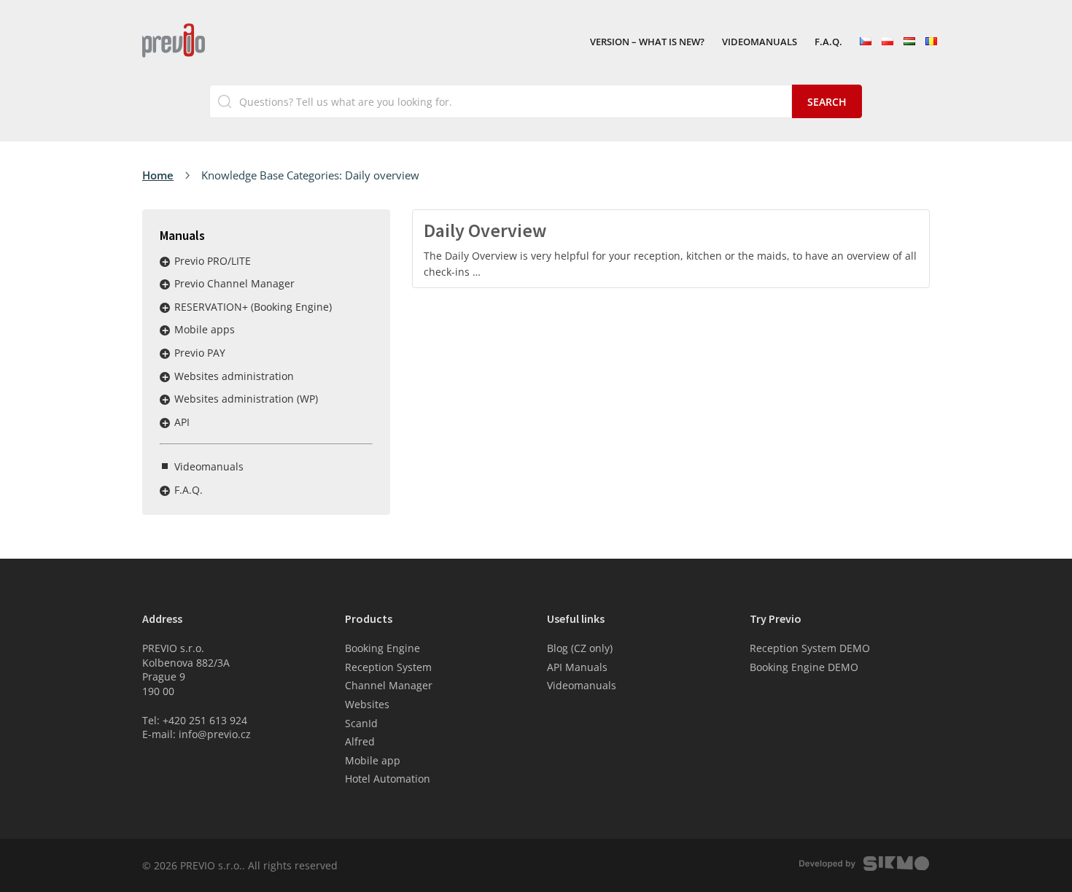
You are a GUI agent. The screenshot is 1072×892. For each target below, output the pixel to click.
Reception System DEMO (810, 648)
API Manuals (577, 667)
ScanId (361, 723)
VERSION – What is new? (647, 42)
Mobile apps (204, 329)
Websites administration (234, 376)
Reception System (388, 667)
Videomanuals (759, 42)
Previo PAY (199, 353)
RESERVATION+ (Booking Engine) (253, 307)
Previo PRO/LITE (212, 261)
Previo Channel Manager (234, 283)
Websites (367, 704)
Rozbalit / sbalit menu (165, 262)
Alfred (360, 741)
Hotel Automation (387, 779)
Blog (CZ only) (580, 648)
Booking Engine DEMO (804, 667)
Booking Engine (382, 648)
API (182, 422)
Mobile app (372, 760)
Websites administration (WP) (246, 399)
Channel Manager (388, 685)
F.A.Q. (828, 42)
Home (158, 175)
